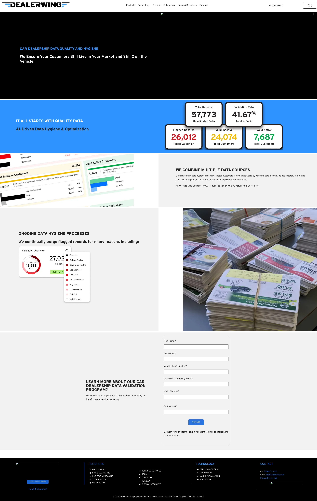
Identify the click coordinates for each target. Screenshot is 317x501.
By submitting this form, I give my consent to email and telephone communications (196, 434)
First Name (170, 341)
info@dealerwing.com (275, 475)
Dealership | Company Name (178, 378)
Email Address (171, 391)
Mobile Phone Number (175, 366)
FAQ (275, 478)
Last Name (170, 353)
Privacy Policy (267, 478)
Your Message (170, 406)
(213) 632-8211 (270, 471)
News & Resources (38, 489)
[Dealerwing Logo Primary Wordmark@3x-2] (36, 2)
